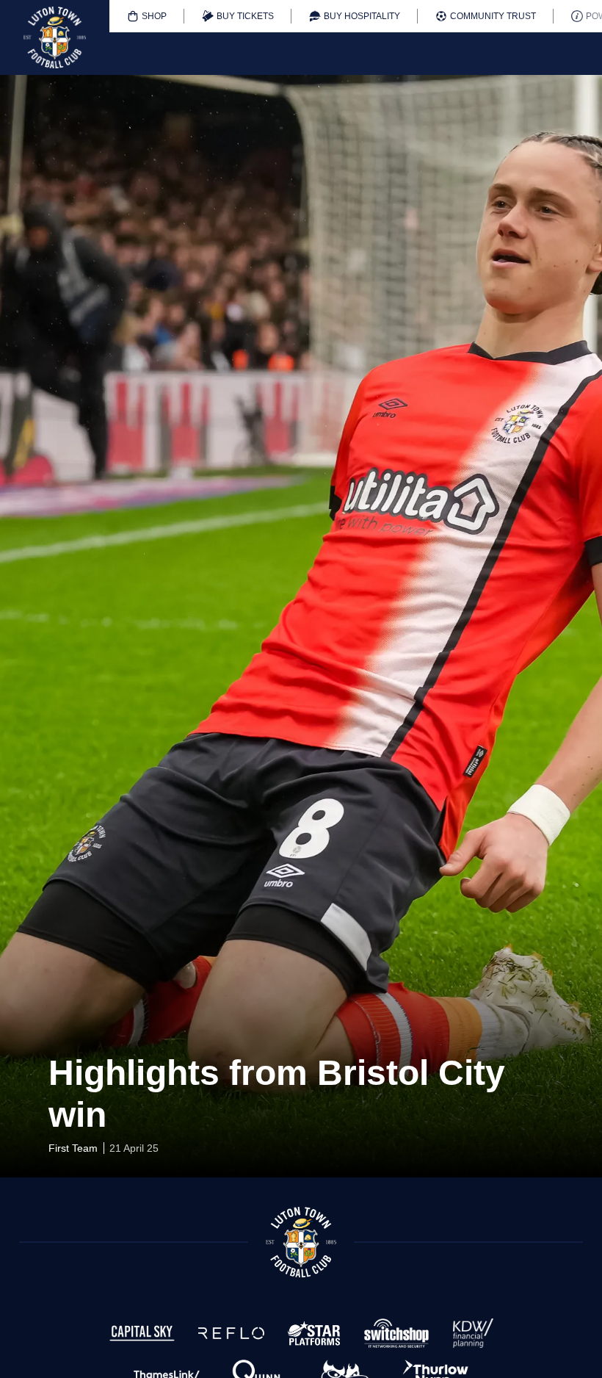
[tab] (146, 16)
